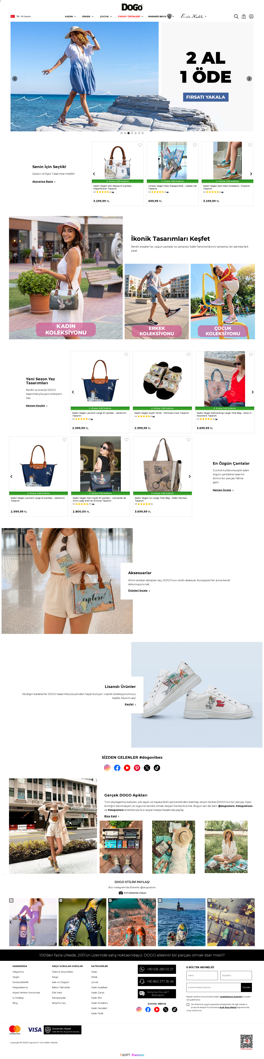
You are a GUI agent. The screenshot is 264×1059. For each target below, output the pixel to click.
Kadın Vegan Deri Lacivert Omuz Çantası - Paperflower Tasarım (34, 499)
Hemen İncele (222, 490)
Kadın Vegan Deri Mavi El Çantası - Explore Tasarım (96, 499)
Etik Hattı (57, 992)
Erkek (86, 16)
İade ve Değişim (60, 982)
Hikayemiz (18, 971)
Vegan (16, 977)
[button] (121, 133)
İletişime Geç (59, 1003)
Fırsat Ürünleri (129, 16)
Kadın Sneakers (99, 1003)
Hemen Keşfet (35, 405)
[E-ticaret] (132, 1055)
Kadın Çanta (97, 992)
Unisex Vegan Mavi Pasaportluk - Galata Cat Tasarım (117, 187)
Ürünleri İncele (138, 590)
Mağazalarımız (20, 987)
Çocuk (104, 16)
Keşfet (129, 704)
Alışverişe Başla (42, 181)
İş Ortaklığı (18, 997)
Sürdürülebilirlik (20, 982)
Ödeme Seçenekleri (62, 971)
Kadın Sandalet (99, 1008)
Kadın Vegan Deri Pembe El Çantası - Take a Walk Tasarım (162, 499)
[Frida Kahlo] (192, 16)
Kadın (69, 16)
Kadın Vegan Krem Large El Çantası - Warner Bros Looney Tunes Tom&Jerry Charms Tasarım (224, 189)
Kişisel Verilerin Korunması (26, 992)
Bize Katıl (110, 816)
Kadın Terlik (97, 1013)
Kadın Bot (96, 997)
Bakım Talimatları (61, 987)
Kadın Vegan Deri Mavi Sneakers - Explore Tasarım (171, 187)
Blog (15, 1003)
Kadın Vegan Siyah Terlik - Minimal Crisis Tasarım (99, 413)
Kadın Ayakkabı (99, 987)
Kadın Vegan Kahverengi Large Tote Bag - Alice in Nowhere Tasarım (161, 414)
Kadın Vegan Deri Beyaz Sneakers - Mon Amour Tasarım (223, 414)
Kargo (55, 977)
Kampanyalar (59, 997)
